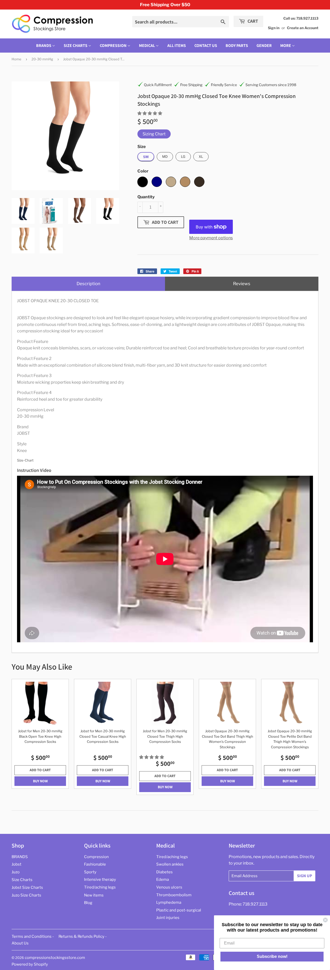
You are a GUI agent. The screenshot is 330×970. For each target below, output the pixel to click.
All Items (176, 45)
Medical (147, 45)
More (285, 45)
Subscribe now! (272, 956)
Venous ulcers (169, 887)
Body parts (237, 45)
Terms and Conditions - (33, 936)
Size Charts (76, 45)
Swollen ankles (170, 864)
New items (94, 895)
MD (165, 156)
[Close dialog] (325, 920)
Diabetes (164, 872)
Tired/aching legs (100, 887)
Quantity (146, 196)
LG (183, 156)
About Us (20, 943)
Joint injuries (167, 917)
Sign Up (304, 875)
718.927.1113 (255, 904)
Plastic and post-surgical (178, 910)
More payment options (211, 237)
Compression (113, 45)
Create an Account (302, 28)
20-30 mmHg (42, 59)
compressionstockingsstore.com (55, 957)
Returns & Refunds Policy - (83, 936)
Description (88, 283)
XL (201, 156)
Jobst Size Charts (27, 887)
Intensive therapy (100, 879)
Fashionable (95, 864)
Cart (252, 21)
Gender (264, 45)
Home (16, 59)
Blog (88, 902)
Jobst (16, 864)
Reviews (241, 283)
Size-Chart (25, 460)
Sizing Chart (154, 133)
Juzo (16, 872)
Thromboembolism (174, 895)
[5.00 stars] (150, 113)
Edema (162, 879)
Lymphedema (168, 902)
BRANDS (44, 45)
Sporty (90, 872)
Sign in (273, 28)
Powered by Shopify (30, 964)
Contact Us (205, 45)
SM (145, 157)
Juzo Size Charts (26, 895)
